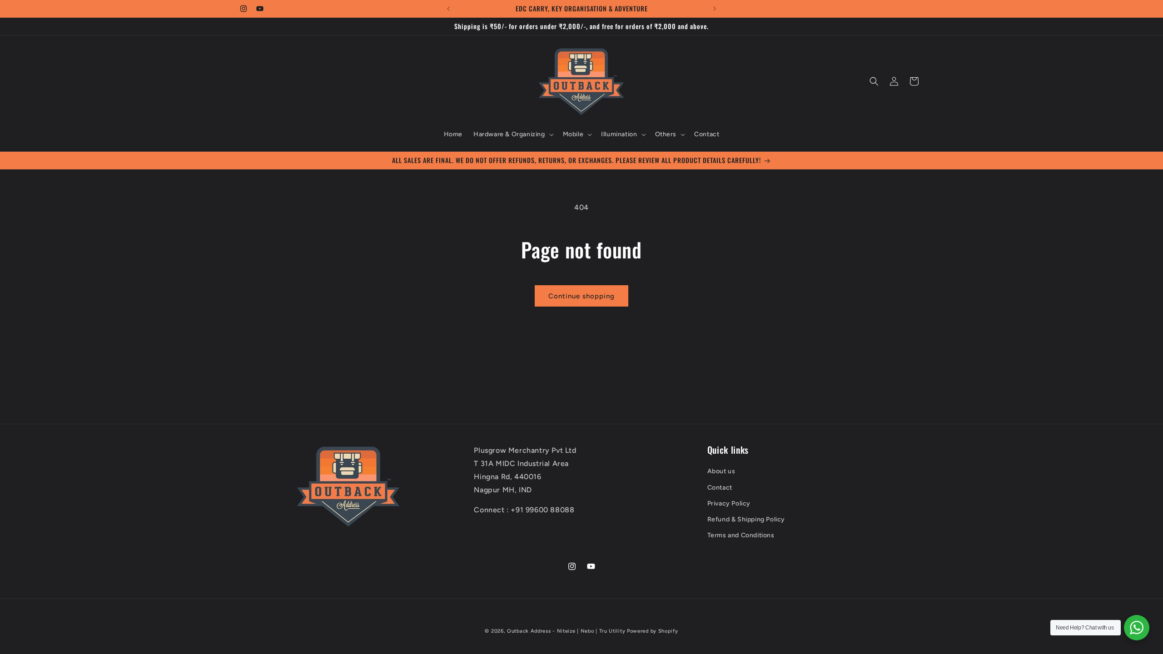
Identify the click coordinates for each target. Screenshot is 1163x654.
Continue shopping (581, 296)
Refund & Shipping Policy (746, 519)
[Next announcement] (715, 8)
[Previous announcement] (448, 8)
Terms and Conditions (741, 535)
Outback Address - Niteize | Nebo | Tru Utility (566, 631)
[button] (512, 134)
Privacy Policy (728, 503)
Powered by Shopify (652, 631)
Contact (719, 487)
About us (721, 471)
